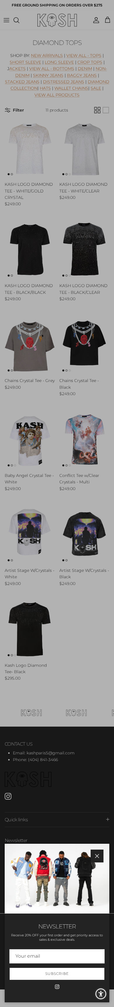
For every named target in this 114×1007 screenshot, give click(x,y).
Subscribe (57, 973)
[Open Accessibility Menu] (101, 994)
